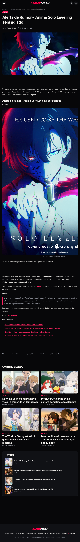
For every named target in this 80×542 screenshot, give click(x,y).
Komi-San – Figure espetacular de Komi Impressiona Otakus (27, 332)
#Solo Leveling (35, 354)
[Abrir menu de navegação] (4, 3)
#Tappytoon (60, 354)
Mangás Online (55, 533)
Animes (5, 12)
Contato (72, 533)
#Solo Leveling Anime (48, 354)
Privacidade (20, 533)
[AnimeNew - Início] (40, 3)
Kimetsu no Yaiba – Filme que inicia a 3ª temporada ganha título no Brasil (32, 328)
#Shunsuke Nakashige (22, 354)
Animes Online (43, 533)
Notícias (12, 9)
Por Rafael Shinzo (10, 28)
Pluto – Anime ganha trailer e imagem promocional (24, 324)
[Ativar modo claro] (76, 3)
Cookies (64, 533)
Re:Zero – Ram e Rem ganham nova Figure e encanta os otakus (29, 336)
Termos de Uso (31, 533)
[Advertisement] (40, 505)
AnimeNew (5, 9)
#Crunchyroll (9, 354)
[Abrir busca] (71, 3)
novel (39, 286)
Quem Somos (9, 533)
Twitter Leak (12, 315)
